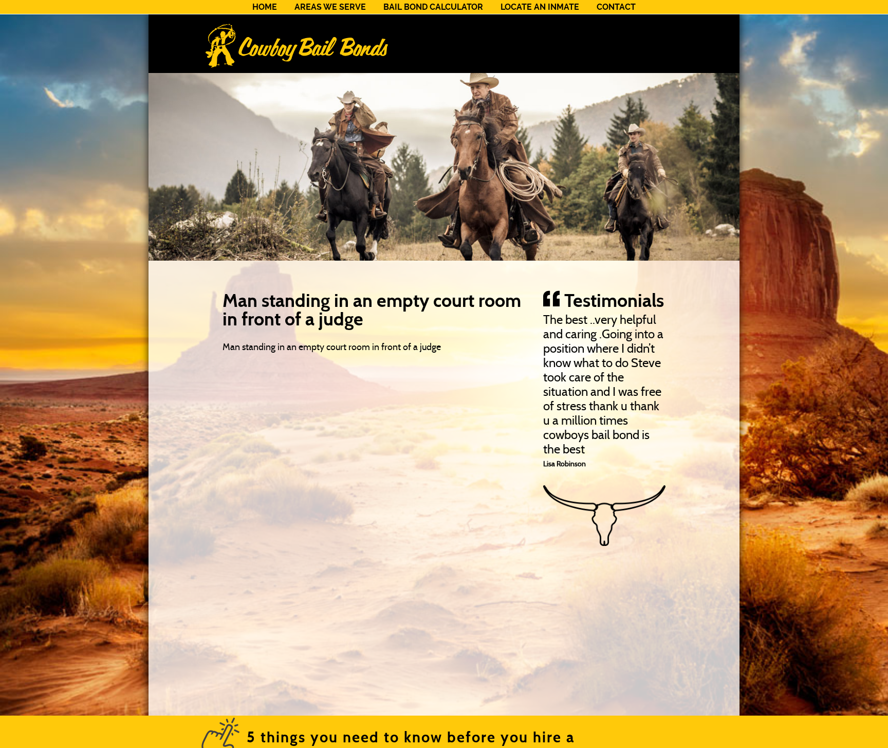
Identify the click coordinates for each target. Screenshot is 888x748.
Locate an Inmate (540, 7)
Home (264, 7)
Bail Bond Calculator (433, 7)
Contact (616, 7)
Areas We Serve (330, 7)
